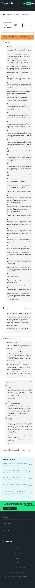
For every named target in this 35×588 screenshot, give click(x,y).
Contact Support (25, 14)
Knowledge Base (16, 14)
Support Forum (8, 14)
